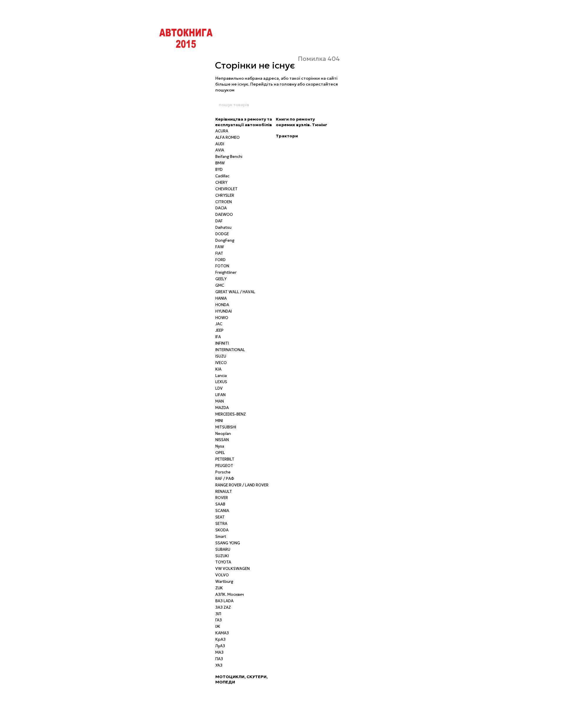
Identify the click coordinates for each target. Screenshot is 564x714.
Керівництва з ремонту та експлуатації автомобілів (243, 121)
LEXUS (221, 381)
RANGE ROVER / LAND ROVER (241, 485)
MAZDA (222, 407)
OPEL (220, 452)
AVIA (219, 150)
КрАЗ (220, 639)
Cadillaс (222, 176)
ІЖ (217, 626)
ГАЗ (218, 620)
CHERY (221, 182)
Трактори (287, 136)
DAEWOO (224, 214)
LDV (219, 388)
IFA (218, 336)
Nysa (219, 446)
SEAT (220, 517)
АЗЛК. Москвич (229, 594)
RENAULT (223, 491)
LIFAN (220, 394)
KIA (218, 369)
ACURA (221, 131)
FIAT (219, 253)
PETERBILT (224, 459)
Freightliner (225, 272)
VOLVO (222, 575)
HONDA (222, 304)
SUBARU (222, 549)
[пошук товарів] (345, 104)
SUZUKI (222, 555)
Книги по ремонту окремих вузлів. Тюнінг (301, 121)
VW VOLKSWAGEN (232, 568)
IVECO (221, 362)
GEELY (220, 278)
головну (288, 84)
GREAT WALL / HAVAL (235, 291)
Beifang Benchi (228, 156)
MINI (219, 420)
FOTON (222, 265)
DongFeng (224, 240)
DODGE (222, 233)
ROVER (221, 497)
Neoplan (223, 433)
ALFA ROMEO (227, 137)
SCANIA (222, 510)
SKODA (222, 530)
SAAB (220, 504)
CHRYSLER (224, 195)
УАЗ (218, 665)
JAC (218, 323)
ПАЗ (219, 658)
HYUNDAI (223, 311)
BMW (220, 163)
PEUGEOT (224, 465)
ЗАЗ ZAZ (223, 607)
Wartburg (224, 581)
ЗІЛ (218, 613)
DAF (219, 220)
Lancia (221, 375)
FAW (219, 246)
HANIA (221, 298)
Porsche (223, 472)
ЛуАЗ (220, 645)
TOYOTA (223, 562)
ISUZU (220, 356)
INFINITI (222, 343)
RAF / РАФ (224, 478)
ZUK (219, 587)
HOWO (221, 317)
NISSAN (222, 439)
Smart (220, 536)
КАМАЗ (222, 632)
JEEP (219, 330)
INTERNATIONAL (230, 349)
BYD (219, 169)
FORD (220, 259)
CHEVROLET (226, 188)
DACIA (221, 208)
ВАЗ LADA (224, 600)
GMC (219, 285)
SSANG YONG (227, 542)
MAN (219, 401)
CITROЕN (223, 201)
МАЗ (219, 652)
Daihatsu (223, 227)
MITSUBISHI (225, 427)
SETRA (221, 523)
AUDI (219, 143)
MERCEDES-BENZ (230, 414)
